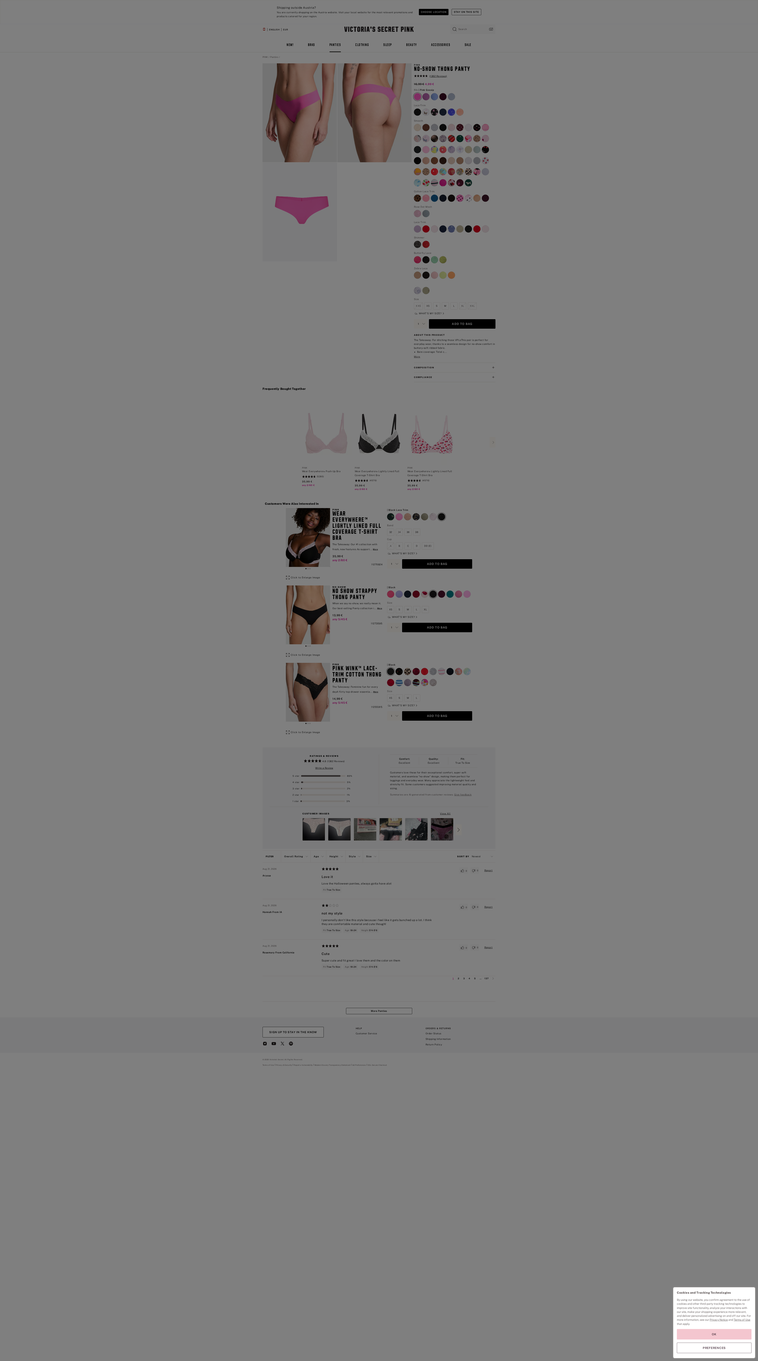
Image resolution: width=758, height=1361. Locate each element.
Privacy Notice (719, 1319)
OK (714, 1334)
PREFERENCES (714, 1348)
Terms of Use (742, 1319)
